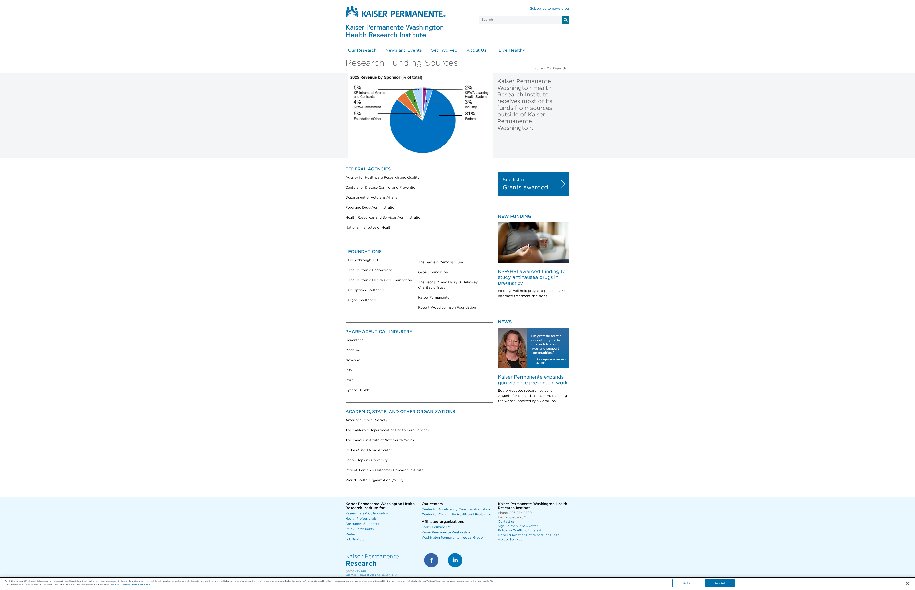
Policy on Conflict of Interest (519, 530)
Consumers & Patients (362, 523)
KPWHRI (360, 571)
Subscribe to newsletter (549, 8)
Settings (687, 583)
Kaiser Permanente (436, 527)
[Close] (907, 583)
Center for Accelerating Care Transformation (456, 509)
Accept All (720, 583)
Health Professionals (361, 518)
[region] (457, 583)
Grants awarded (525, 187)
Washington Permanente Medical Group (452, 537)
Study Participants (360, 529)
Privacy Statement (141, 584)
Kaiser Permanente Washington (446, 532)
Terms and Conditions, (120, 584)
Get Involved (444, 50)
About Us (476, 50)
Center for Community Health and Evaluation (456, 514)
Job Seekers (355, 539)
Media (350, 534)
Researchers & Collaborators (367, 513)
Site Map (351, 575)
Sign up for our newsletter (518, 526)
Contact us (506, 521)
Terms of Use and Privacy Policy (378, 575)
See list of (514, 179)
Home (538, 68)
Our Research (362, 50)
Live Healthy (512, 50)
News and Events (403, 50)
